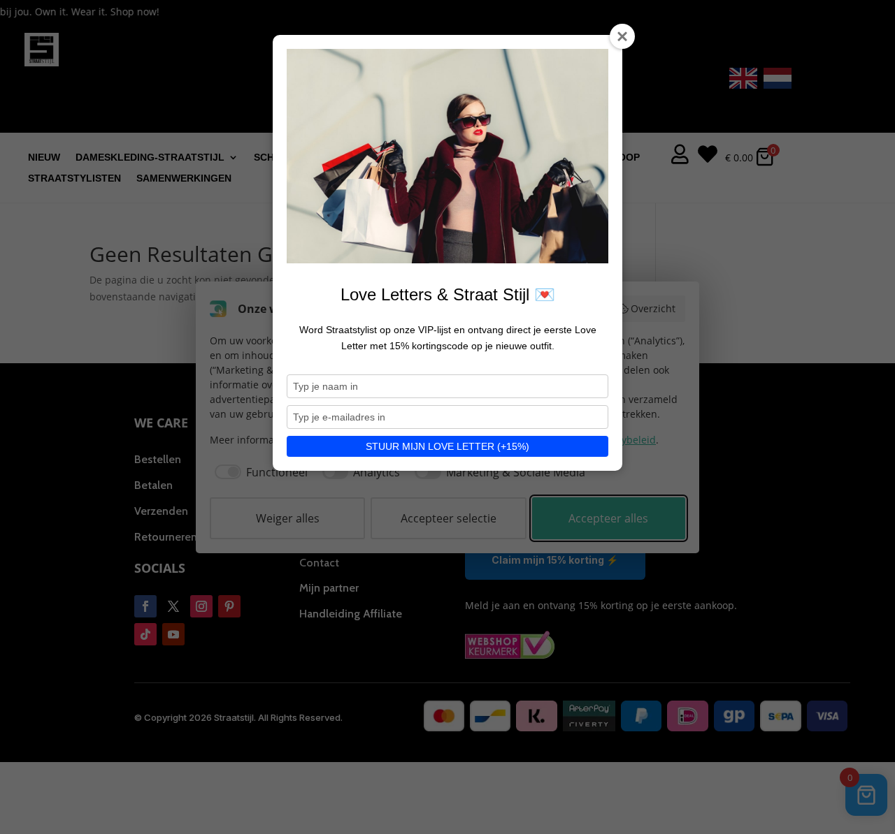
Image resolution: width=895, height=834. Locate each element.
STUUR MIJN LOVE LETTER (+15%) (447, 446)
